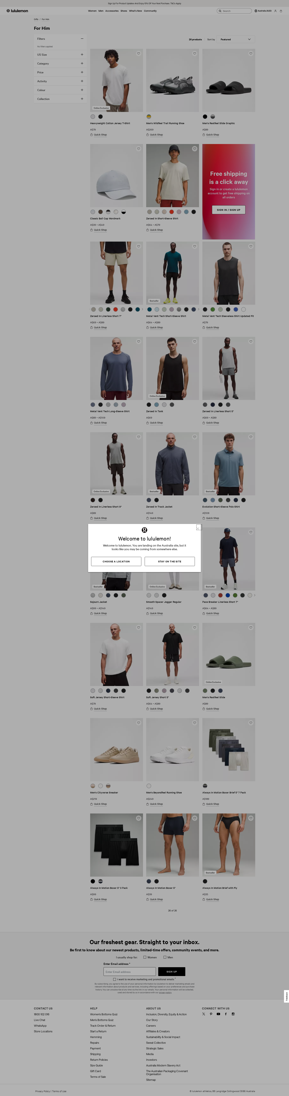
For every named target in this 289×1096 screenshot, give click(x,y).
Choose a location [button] (116, 561)
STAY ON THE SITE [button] (169, 561)
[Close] (199, 527)
